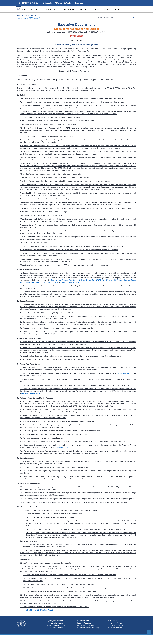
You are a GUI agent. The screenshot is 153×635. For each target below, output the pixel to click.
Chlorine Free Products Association (64, 280)
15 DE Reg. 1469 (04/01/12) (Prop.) (39, 610)
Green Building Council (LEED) (46, 282)
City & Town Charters (85, 625)
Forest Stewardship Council (112, 280)
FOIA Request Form (114, 627)
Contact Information (55, 623)
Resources (97, 9)
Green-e (127, 280)
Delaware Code (83, 621)
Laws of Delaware (84, 623)
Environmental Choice (70, 282)
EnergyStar (90, 280)
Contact (79, 3)
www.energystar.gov (124, 373)
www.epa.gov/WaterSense (30, 393)
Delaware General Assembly (88, 627)
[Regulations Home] (18, 9)
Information (84, 9)
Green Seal (30, 282)
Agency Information (55, 621)
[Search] (134, 17)
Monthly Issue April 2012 (27, 15)
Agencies (48, 3)
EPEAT (98, 280)
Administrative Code (53, 9)
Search (116, 9)
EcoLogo (81, 280)
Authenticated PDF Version (27, 18)
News (59, 3)
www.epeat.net (62, 447)
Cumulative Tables (70, 9)
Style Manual (112, 621)
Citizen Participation (115, 625)
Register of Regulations (31, 9)
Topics (68, 3)
